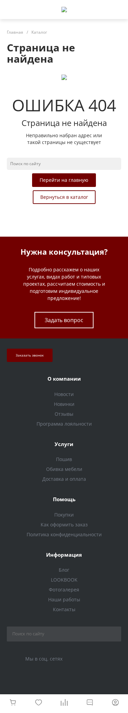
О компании (64, 378)
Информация (64, 554)
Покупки (64, 514)
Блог (64, 570)
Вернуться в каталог (64, 197)
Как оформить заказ (64, 524)
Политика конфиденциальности (64, 534)
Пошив (64, 459)
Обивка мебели (64, 469)
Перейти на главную (64, 180)
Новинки (64, 404)
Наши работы (64, 599)
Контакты (64, 609)
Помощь (64, 499)
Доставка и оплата (64, 479)
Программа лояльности (64, 424)
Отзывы (64, 414)
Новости (64, 394)
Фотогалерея (64, 589)
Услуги (64, 444)
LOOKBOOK (64, 579)
